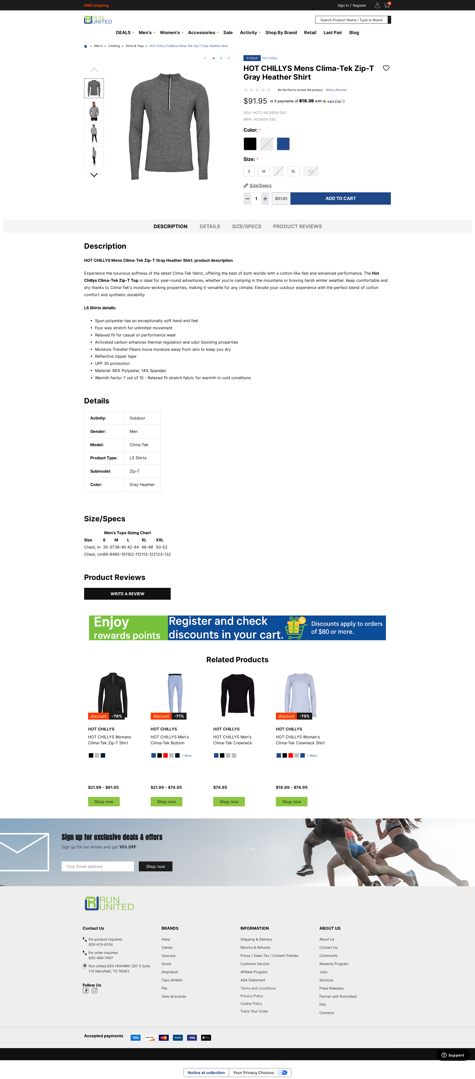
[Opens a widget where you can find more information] (453, 1055)
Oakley (167, 947)
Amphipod (170, 972)
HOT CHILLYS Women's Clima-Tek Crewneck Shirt (300, 739)
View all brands (174, 996)
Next (94, 173)
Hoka (166, 939)
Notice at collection (206, 1072)
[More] (133, 32)
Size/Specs (246, 226)
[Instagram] (94, 990)
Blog (354, 32)
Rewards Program (333, 964)
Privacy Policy (276, 995)
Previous (94, 71)
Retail (310, 32)
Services (326, 980)
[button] (307, 101)
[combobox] (351, 19)
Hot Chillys (269, 58)
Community (328, 955)
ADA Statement (252, 980)
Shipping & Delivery (256, 939)
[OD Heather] (234, 755)
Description (171, 226)
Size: (251, 159)
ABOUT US (329, 928)
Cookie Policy (276, 1003)
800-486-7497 (101, 958)
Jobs (323, 972)
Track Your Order (254, 1011)
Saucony (169, 955)
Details (210, 226)
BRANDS (170, 928)
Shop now (104, 801)
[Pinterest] (229, 58)
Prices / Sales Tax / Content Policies (269, 955)
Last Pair (333, 32)
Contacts (326, 1013)
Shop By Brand (281, 32)
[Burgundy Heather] (165, 755)
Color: (252, 130)
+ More (187, 755)
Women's (170, 32)
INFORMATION (254, 928)
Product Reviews (297, 226)
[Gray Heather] (97, 755)
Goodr (166, 964)
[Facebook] (205, 58)
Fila (164, 988)
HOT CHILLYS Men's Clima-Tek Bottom (170, 739)
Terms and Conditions (276, 988)
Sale (228, 32)
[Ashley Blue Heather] (153, 755)
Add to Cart (341, 198)
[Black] (91, 755)
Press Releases (331, 988)
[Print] (214, 58)
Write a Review (336, 90)
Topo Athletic (172, 980)
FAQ (322, 1004)
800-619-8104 (101, 944)
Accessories (201, 32)
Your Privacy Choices (253, 1072)
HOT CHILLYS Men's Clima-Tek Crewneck (232, 739)
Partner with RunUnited (338, 996)
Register (359, 5)
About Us (326, 939)
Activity (248, 32)
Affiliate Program (253, 972)
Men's (145, 32)
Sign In (343, 5)
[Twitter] (221, 58)
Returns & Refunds (255, 947)
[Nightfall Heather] (103, 755)
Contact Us (328, 947)
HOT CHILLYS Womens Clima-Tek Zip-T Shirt (109, 739)
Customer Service (254, 964)
